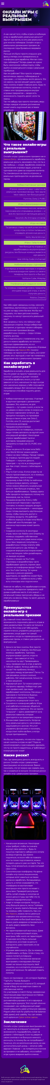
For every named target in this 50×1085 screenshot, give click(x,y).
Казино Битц (10, 159)
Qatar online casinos (28, 1017)
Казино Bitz (24, 350)
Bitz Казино (11, 914)
